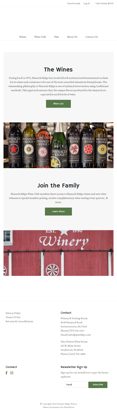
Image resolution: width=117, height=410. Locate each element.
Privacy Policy (13, 313)
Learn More (58, 211)
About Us (72, 36)
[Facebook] (6, 373)
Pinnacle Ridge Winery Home (58, 20)
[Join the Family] (58, 253)
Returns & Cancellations (19, 321)
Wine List (58, 103)
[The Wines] (58, 145)
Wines (22, 36)
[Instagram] (11, 373)
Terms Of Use (13, 317)
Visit (56, 36)
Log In (87, 3)
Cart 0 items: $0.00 (104, 3)
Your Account (73, 3)
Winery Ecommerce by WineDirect (58, 407)
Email (63, 381)
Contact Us (91, 36)
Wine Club (40, 36)
